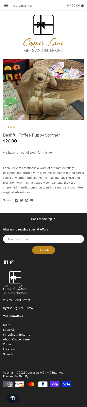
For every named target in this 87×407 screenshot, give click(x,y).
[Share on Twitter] (21, 200)
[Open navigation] (6, 5)
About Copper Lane (16, 339)
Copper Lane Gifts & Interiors (44, 372)
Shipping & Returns (16, 334)
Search (8, 354)
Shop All (9, 330)
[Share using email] (31, 200)
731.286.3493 (22, 6)
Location (9, 349)
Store (6, 325)
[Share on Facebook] (16, 200)
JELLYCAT (10, 127)
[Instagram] (12, 262)
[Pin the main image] (26, 200)
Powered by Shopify (15, 376)
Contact (8, 344)
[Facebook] (6, 262)
